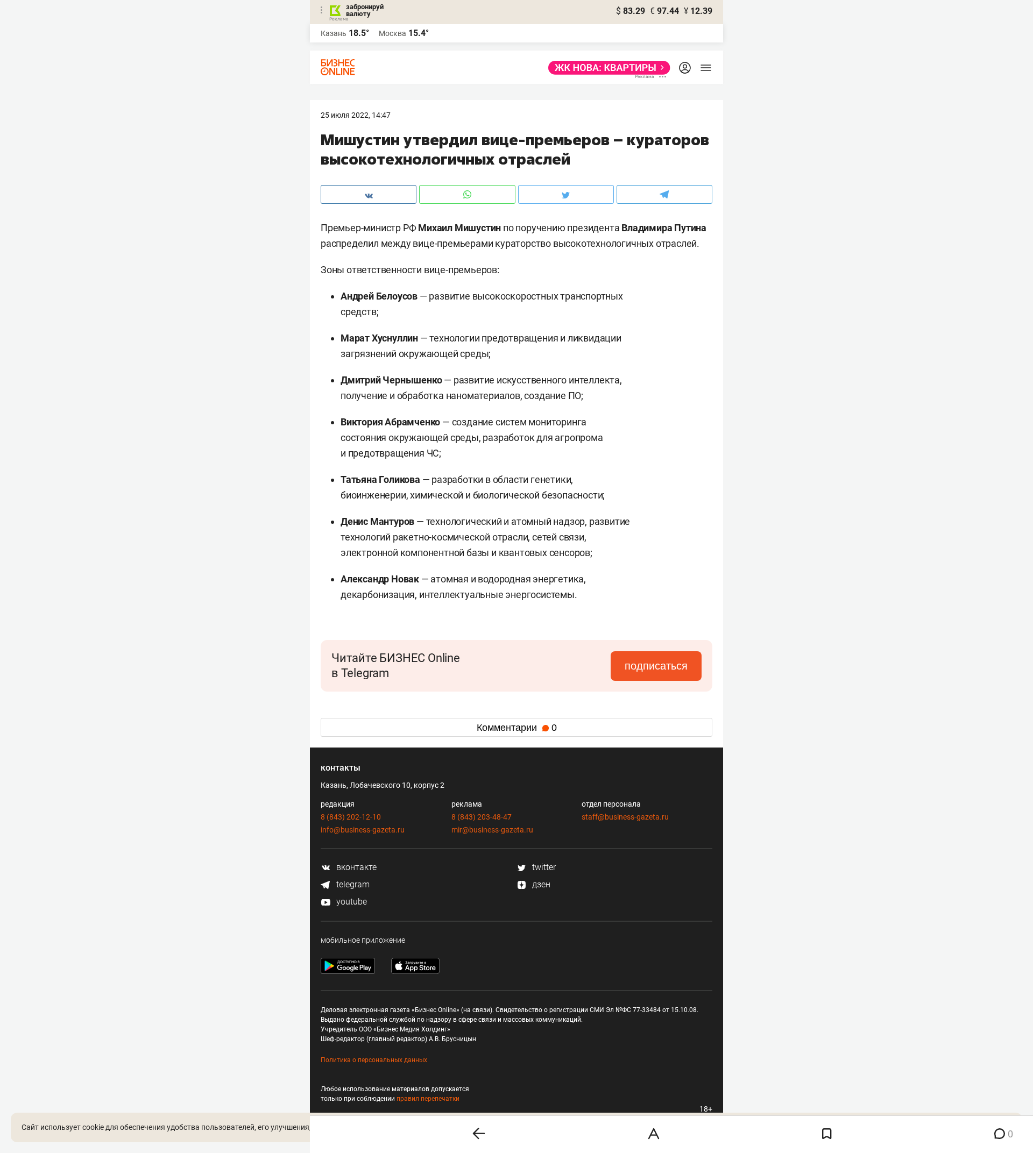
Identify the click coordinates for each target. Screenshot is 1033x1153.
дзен (540, 884)
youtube (350, 901)
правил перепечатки (428, 1098)
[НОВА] (606, 68)
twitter (543, 867)
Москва (392, 33)
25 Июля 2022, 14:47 (356, 115)
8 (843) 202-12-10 (351, 817)
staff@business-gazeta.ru (625, 817)
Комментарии (517, 727)
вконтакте (355, 867)
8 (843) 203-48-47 (481, 817)
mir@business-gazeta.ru (492, 829)
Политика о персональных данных (374, 1060)
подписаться (656, 666)
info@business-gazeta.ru (363, 829)
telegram (352, 884)
